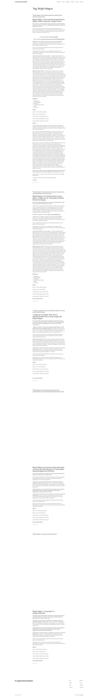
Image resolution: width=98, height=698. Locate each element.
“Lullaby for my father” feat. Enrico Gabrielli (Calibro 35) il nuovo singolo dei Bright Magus (47, 316)
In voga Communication (21, 2)
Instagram (35, 179)
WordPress (81, 694)
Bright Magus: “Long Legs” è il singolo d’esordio (43, 612)
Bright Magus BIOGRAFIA (38, 298)
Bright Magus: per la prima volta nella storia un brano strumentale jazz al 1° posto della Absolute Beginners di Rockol (48, 469)
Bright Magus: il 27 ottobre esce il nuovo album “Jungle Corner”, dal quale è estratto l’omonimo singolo (48, 198)
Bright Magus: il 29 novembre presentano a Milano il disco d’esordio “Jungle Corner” (48, 20)
